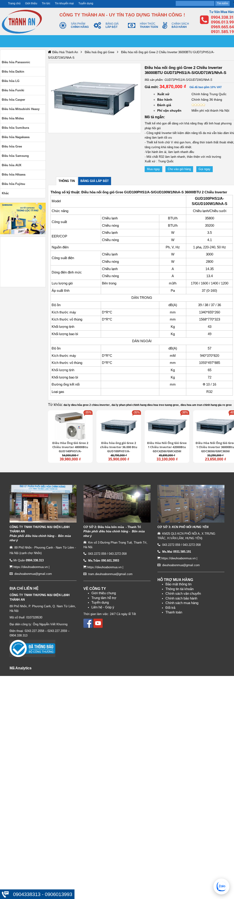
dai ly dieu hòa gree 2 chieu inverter (87, 405)
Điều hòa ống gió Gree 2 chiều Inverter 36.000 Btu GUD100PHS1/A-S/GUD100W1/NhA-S (118, 447)
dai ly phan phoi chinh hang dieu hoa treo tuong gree (145, 405)
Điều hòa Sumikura (15, 127)
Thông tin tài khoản (179, 589)
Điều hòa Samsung (15, 156)
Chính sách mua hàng (181, 603)
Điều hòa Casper (13, 99)
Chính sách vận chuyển (183, 593)
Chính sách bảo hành (181, 598)
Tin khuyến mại (64, 3)
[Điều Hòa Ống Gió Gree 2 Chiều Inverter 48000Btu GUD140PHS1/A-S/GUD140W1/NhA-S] (70, 426)
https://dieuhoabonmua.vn (30, 567)
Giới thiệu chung (103, 593)
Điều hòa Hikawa (13, 174)
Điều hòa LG (10, 81)
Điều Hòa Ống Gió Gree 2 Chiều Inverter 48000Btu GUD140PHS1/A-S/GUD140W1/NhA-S (70, 447)
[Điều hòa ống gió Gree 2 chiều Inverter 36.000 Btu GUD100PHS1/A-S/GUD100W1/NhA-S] (119, 426)
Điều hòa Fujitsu (13, 184)
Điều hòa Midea (13, 118)
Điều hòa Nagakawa (15, 137)
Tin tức (46, 3)
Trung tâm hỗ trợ (103, 598)
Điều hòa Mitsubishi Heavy (21, 109)
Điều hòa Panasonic (16, 62)
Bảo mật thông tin (178, 584)
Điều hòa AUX (11, 165)
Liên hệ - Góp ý (102, 607)
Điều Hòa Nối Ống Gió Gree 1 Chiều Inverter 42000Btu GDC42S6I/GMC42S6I (167, 447)
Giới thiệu (31, 3)
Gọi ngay (204, 169)
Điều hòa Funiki (13, 90)
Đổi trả (170, 608)
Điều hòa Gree (12, 146)
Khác (5, 193)
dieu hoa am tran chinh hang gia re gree (206, 405)
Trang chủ (14, 3)
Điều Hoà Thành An (65, 52)
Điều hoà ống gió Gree (99, 52)
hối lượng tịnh (64, 370)
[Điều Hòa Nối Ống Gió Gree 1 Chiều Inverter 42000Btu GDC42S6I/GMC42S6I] (167, 426)
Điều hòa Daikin (13, 71)
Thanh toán (173, 612)
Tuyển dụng (85, 3)
